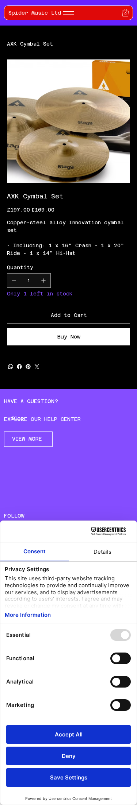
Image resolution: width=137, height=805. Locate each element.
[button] (125, 12)
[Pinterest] (28, 366)
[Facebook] (19, 366)
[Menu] (68, 12)
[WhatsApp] (10, 366)
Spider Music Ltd (34, 13)
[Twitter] (37, 366)
